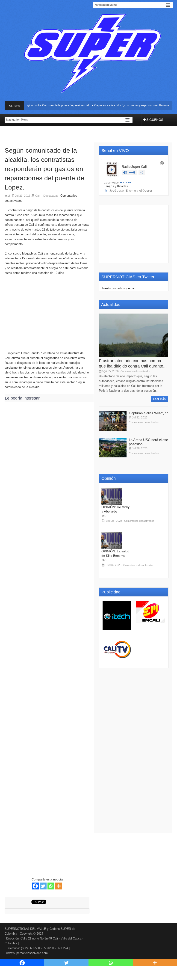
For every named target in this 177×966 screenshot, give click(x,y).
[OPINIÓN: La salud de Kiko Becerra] (111, 540)
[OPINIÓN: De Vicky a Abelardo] (111, 496)
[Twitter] (43, 886)
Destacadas (50, 195)
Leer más (159, 399)
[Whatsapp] (50, 886)
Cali (37, 195)
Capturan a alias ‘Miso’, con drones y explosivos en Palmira (126, 105)
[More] (58, 886)
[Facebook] (35, 886)
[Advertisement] (47, 315)
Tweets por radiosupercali (118, 288)
